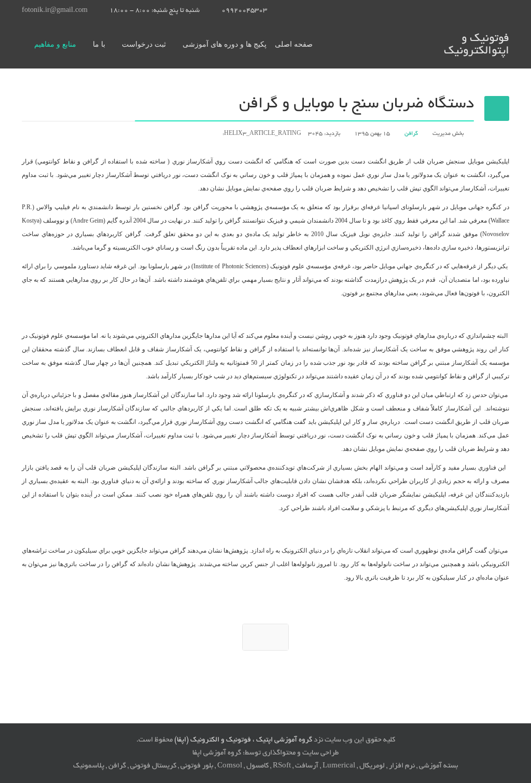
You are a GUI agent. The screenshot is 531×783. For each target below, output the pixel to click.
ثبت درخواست (144, 44)
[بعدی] (265, 637)
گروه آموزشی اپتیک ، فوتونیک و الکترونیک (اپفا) (243, 740)
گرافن (411, 134)
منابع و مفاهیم (55, 44)
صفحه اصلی (294, 44)
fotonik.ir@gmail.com (55, 11)
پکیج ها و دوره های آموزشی (225, 44)
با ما (99, 44)
